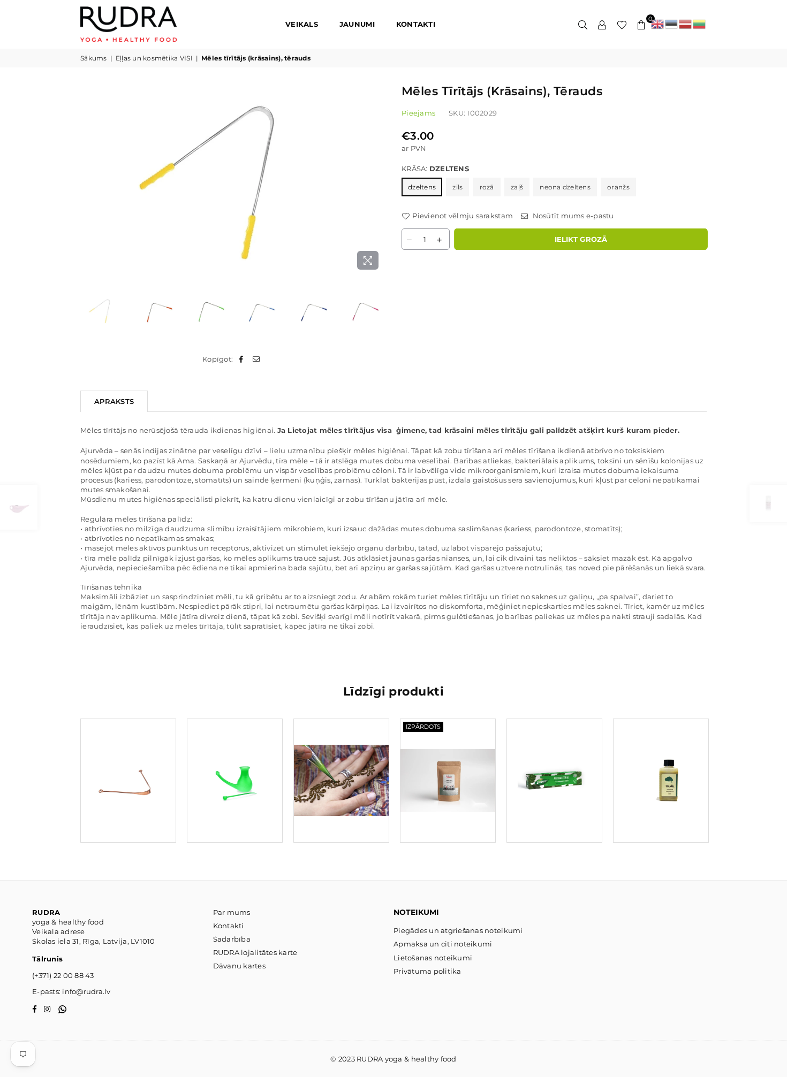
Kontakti (228, 925)
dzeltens (422, 187)
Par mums (232, 912)
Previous (89, 179)
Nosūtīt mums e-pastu (572, 215)
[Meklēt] (583, 24)
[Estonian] (672, 24)
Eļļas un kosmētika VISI (154, 58)
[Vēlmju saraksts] (622, 24)
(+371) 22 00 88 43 (63, 975)
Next (376, 179)
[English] (658, 24)
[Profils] (602, 24)
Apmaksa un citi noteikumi (443, 943)
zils (457, 187)
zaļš (517, 187)
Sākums (93, 58)
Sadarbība (232, 939)
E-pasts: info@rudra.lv (71, 991)
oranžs (618, 187)
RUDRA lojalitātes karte (255, 952)
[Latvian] (686, 24)
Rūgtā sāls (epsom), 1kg (448, 767)
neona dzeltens (565, 187)
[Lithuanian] (700, 24)
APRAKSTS (114, 401)
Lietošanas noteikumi (433, 957)
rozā (487, 187)
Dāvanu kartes (239, 965)
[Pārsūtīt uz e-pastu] (257, 359)
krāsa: (435, 168)
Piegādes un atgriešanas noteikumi (458, 930)
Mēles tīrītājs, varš (128, 767)
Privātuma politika (427, 971)
